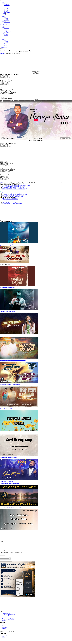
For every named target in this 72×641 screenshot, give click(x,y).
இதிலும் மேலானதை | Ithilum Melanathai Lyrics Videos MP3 (11, 192)
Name (1, 539)
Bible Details (6, 34)
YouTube (36, 142)
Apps (3, 27)
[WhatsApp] (4, 221)
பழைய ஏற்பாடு (4, 627)
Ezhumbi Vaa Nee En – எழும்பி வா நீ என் (6, 481)
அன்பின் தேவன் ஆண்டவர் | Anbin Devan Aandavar (10, 199)
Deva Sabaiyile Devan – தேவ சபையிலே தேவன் (7, 287)
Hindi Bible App (6, 28)
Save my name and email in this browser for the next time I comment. (11, 552)
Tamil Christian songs (3, 182)
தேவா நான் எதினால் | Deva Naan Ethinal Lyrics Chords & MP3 (10, 507)
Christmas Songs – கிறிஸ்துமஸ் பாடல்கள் (8, 614)
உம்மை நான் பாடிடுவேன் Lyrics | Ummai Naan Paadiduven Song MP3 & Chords (14, 194)
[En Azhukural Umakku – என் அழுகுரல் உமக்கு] (19, 309)
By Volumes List (6, 43)
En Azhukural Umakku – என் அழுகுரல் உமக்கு (7, 311)
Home (3, 26)
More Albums (4, 620)
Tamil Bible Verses (7, 44)
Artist (5, 37)
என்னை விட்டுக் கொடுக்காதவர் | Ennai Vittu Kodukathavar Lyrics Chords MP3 (14, 188)
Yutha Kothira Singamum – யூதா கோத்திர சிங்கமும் (10, 198)
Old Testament (4, 624)
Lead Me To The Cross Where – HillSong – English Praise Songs (12, 203)
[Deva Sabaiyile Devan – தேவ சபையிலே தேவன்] (17, 285)
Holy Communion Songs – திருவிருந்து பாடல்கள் (9, 617)
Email (1, 541)
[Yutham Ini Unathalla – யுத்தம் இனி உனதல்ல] (19, 406)
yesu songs (56, 182)
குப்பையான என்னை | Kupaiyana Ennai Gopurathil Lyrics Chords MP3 (13, 195)
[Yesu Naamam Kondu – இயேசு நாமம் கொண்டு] (19, 530)
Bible (3, 33)
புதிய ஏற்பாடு (4, 628)
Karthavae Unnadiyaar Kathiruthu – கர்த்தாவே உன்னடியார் (10, 483)
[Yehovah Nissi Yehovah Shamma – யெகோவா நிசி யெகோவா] (19, 382)
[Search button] (10, 558)
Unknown (17, 219)
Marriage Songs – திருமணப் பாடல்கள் (8, 618)
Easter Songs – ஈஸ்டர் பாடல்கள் (7, 615)
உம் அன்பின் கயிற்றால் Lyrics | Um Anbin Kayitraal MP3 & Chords (12, 196)
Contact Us (3, 639)
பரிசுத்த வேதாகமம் (5, 626)
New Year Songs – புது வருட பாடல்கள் (8, 619)
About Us (3, 637)
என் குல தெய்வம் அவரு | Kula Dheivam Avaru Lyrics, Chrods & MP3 (13, 190)
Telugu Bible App (6, 32)
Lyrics (4, 55)
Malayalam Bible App (7, 29)
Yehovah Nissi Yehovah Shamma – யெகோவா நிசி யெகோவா (10, 384)
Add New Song (4, 635)
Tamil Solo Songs (12, 219)
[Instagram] (3, 633)
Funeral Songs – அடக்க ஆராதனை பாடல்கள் (9, 616)
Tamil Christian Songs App (8, 31)
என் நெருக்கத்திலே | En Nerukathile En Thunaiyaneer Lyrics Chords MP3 (13, 186)
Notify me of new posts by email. (6, 554)
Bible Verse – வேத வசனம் (6, 613)
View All (5, 40)
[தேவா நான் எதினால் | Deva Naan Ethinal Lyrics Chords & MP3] (19, 505)
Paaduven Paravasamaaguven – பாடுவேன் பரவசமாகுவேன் (9, 335)
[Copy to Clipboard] (6, 221)
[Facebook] (0, 221)
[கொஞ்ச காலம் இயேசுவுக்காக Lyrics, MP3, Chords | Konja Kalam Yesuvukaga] (19, 358)
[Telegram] (7, 221)
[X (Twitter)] (1, 221)
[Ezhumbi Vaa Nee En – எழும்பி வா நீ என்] (19, 479)
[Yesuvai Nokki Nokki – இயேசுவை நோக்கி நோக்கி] (19, 431)
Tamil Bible (6, 35)
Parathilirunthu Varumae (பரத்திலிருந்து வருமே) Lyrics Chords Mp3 (12, 193)
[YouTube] (5, 633)
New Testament (4, 625)
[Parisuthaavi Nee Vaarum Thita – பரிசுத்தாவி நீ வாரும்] (19, 455)
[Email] (5, 221)
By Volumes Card (6, 42)
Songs (3, 39)
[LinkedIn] (8, 221)
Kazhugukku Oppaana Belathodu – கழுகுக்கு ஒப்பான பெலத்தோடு (12, 201)
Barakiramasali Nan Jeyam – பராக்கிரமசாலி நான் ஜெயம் (11, 202)
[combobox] (4, 558)
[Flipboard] (10, 221)
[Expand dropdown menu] (4, 27)
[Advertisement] (36, 64)
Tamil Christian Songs (8, 55)
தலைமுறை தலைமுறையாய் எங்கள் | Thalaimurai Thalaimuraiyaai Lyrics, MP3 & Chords (16, 185)
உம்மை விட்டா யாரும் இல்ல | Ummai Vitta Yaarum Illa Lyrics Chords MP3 (13, 189)
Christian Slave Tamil (3, 24)
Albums (5, 38)
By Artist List (6, 41)
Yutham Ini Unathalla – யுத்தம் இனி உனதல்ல (7, 408)
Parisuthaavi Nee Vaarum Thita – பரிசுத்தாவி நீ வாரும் (9, 457)
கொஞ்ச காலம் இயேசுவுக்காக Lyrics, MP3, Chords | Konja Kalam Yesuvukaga (13, 360)
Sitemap (3, 638)
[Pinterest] (3, 221)
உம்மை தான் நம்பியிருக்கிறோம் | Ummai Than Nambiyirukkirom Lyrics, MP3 (14, 187)
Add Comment (2, 550)
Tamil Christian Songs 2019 (4, 219)
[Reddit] (11, 221)
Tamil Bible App (6, 30)
